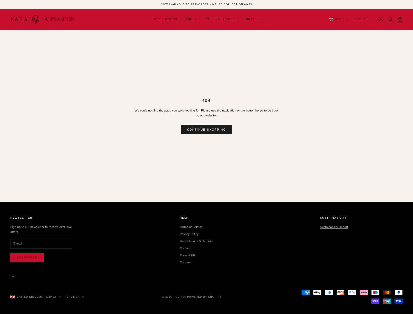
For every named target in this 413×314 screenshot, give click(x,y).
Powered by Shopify (204, 296)
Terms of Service (191, 227)
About (191, 19)
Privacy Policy (189, 234)
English (361, 19)
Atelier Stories (220, 19)
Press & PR (187, 255)
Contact (251, 19)
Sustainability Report (334, 227)
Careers (185, 262)
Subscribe (27, 257)
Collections (165, 19)
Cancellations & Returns (196, 241)
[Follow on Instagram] (12, 277)
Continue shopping (206, 129)
